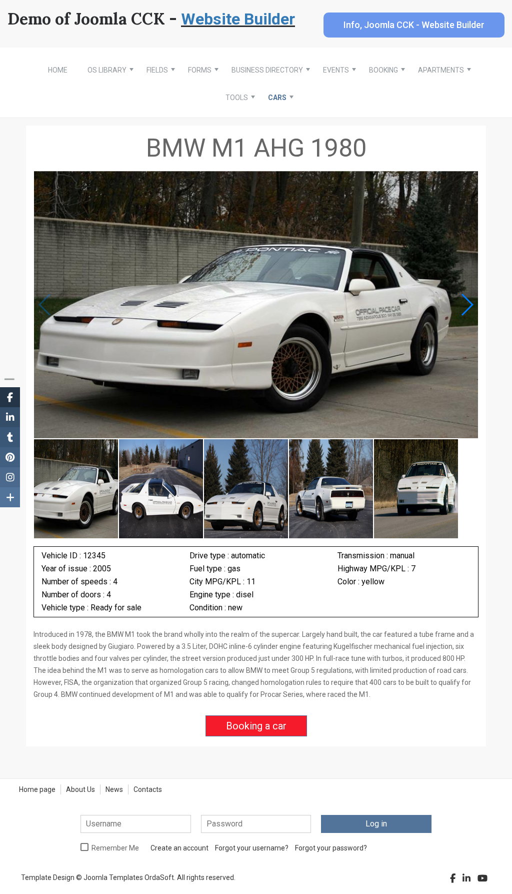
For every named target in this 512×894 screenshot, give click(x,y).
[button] (467, 305)
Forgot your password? (331, 848)
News (114, 789)
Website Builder (238, 19)
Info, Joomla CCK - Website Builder (414, 25)
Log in (376, 823)
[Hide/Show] (9, 379)
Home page (37, 789)
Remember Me (115, 848)
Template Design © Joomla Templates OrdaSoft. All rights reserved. (128, 877)
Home (58, 70)
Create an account (179, 848)
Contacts (148, 789)
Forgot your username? (251, 848)
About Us (80, 789)
